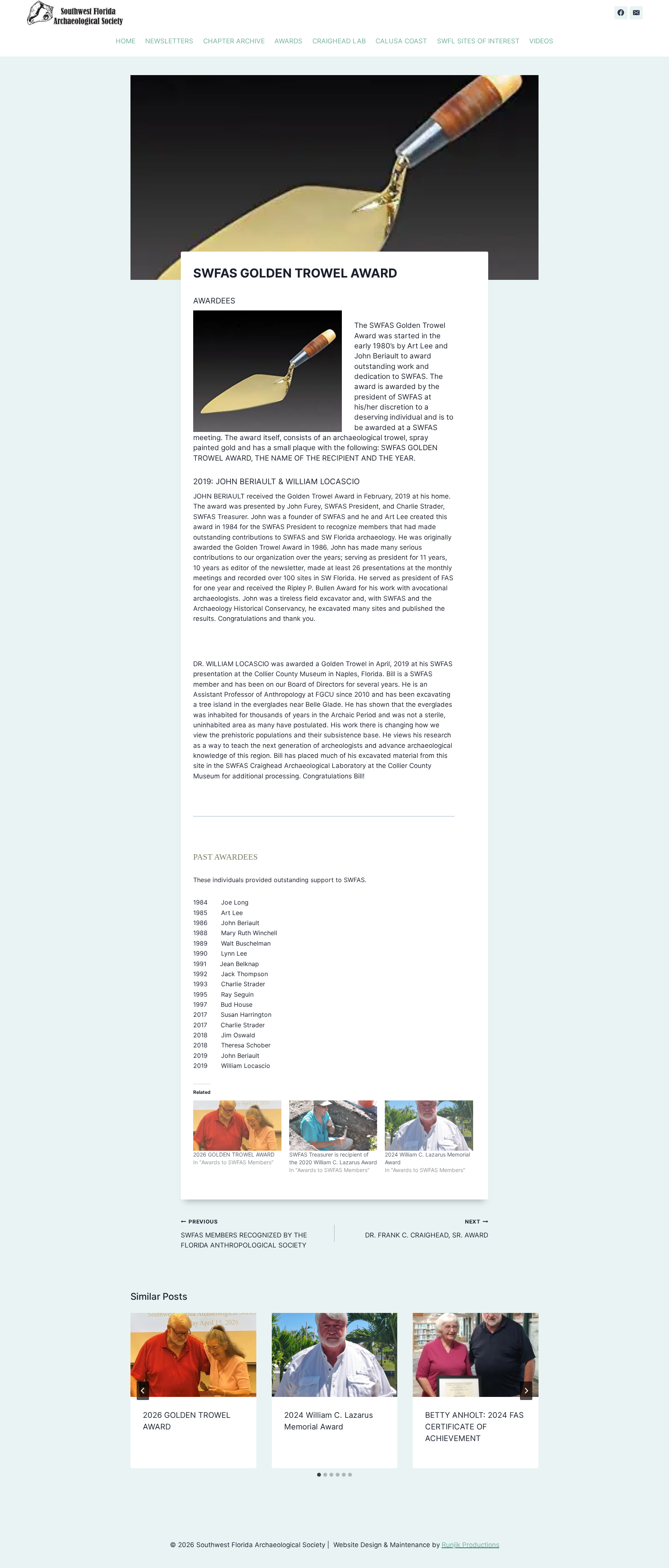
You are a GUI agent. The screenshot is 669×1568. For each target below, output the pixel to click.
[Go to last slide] (143, 1390)
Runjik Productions (470, 1545)
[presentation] (193, 1355)
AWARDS (288, 41)
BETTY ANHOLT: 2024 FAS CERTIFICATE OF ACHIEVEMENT (474, 1426)
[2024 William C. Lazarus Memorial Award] (429, 1125)
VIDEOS (541, 41)
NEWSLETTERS (169, 41)
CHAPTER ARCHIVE (234, 41)
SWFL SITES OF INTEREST (478, 41)
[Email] (636, 12)
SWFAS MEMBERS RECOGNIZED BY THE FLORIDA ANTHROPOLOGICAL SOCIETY (244, 1233)
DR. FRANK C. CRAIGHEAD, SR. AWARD (426, 1228)
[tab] (319, 1475)
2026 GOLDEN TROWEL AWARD (233, 1154)
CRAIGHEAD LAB (339, 41)
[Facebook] (621, 12)
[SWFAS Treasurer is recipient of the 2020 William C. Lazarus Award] (333, 1125)
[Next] (526, 1390)
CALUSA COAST (401, 41)
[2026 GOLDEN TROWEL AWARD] (237, 1125)
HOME (126, 41)
